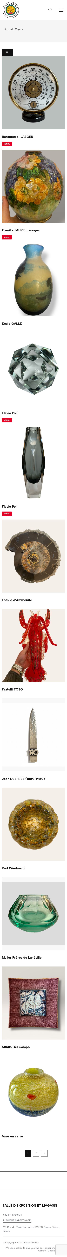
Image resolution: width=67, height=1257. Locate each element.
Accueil (8, 29)
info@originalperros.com (17, 1219)
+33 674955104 (12, 1214)
